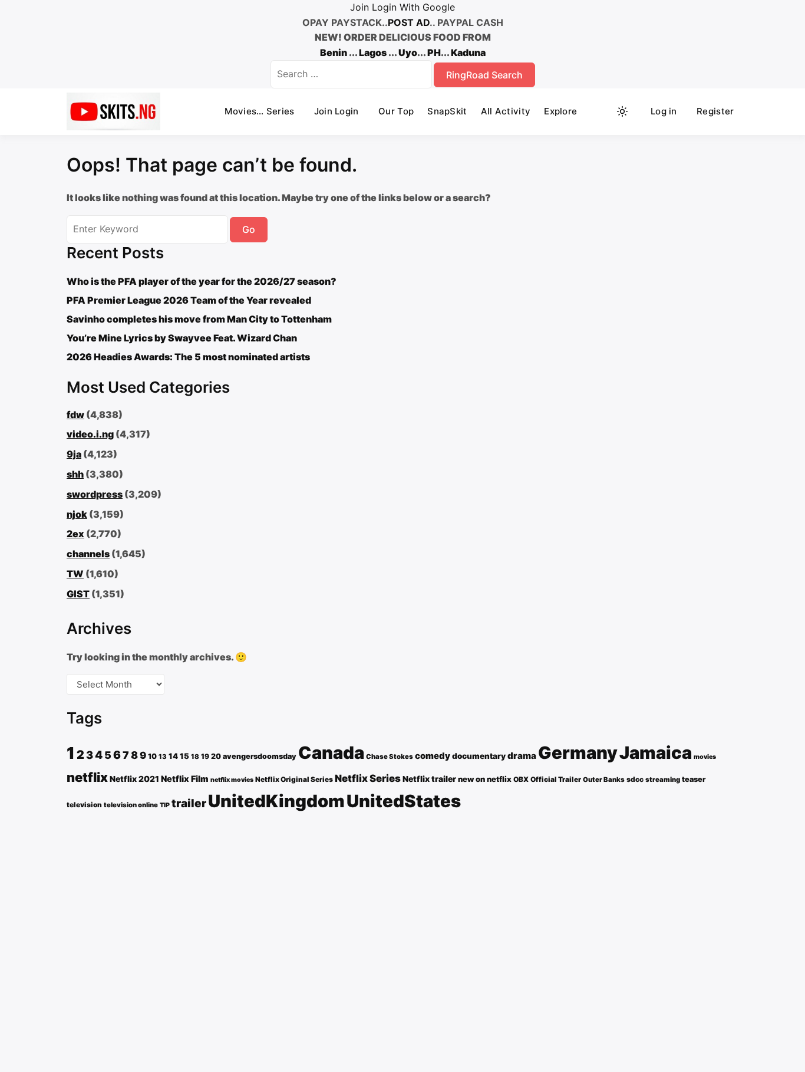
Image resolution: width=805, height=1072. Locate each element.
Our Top (396, 111)
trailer (188, 803)
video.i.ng (90, 434)
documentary (479, 756)
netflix (87, 777)
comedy (432, 756)
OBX (521, 779)
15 (184, 756)
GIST (78, 594)
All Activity (506, 111)
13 (163, 756)
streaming (662, 779)
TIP (165, 805)
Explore (560, 111)
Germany (578, 752)
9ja (74, 454)
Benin (333, 52)
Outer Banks (604, 779)
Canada (331, 752)
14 (173, 756)
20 (216, 756)
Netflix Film (185, 779)
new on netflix (485, 779)
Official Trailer (555, 779)
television (84, 804)
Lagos (373, 52)
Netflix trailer (429, 779)
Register (715, 111)
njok (77, 514)
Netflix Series (368, 778)
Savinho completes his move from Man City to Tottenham (199, 319)
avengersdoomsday (259, 756)
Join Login (336, 111)
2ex (75, 534)
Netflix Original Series (294, 779)
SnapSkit (447, 111)
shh (75, 474)
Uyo (407, 52)
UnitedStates (404, 801)
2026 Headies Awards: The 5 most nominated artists (188, 357)
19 (205, 756)
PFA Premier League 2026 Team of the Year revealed (189, 300)
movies (705, 757)
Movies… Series (259, 111)
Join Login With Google (402, 7)
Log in (664, 111)
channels (88, 554)
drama (521, 755)
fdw (75, 414)
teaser (693, 779)
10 (152, 756)
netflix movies (231, 780)
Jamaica (655, 752)
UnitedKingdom (276, 801)
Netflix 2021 (134, 779)
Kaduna (468, 52)
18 (195, 756)
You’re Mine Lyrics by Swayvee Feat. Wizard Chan (182, 338)
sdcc (635, 779)
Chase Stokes (389, 756)
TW (75, 574)
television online (131, 805)
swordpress (95, 494)
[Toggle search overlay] (599, 111)
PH (434, 52)
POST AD (409, 22)
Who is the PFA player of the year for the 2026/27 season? (201, 281)
